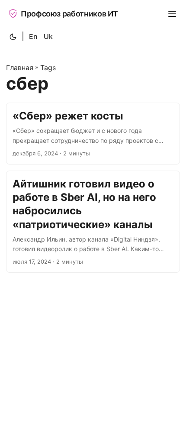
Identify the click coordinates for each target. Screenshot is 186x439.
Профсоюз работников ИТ (69, 13)
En (33, 36)
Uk (48, 36)
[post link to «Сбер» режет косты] (93, 133)
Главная (19, 67)
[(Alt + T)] (13, 37)
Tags (48, 67)
